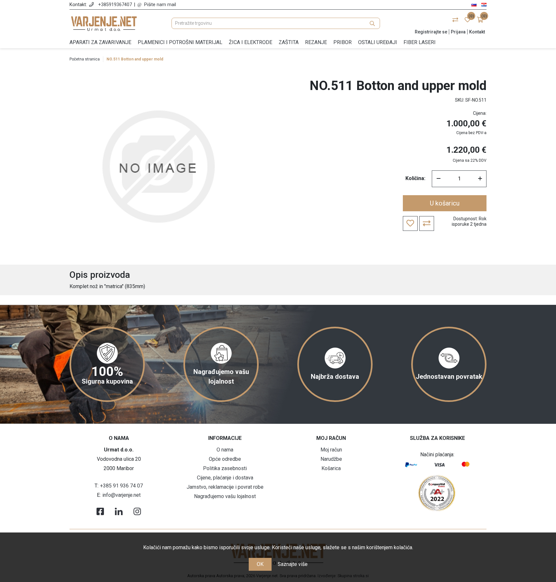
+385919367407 (115, 4)
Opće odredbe (225, 459)
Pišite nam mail (160, 4)
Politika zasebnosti (225, 468)
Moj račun (331, 450)
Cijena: (479, 113)
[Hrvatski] (483, 4)
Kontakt (477, 31)
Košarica (331, 468)
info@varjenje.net (121, 495)
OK (260, 564)
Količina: (415, 178)
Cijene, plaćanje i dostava (225, 478)
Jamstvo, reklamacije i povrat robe (225, 487)
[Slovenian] (474, 4)
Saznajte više (293, 564)
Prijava (458, 31)
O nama (225, 450)
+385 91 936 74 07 (121, 486)
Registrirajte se (431, 31)
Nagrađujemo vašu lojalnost (225, 496)
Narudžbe (331, 459)
